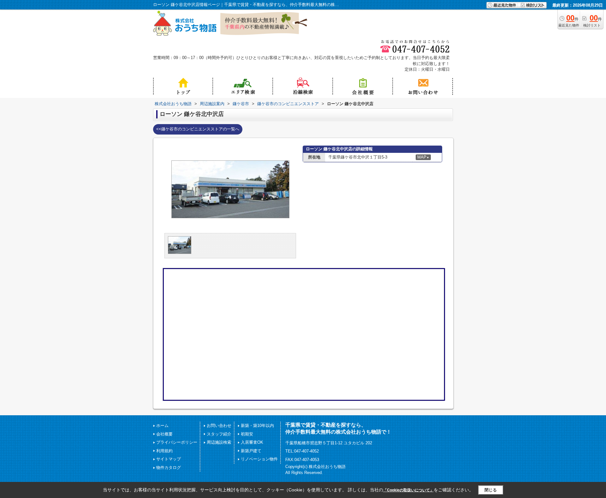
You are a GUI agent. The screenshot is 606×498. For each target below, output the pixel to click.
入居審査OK (252, 442)
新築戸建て (251, 450)
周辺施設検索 (219, 442)
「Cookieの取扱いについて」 (408, 490)
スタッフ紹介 (219, 434)
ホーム (162, 425)
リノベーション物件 (259, 459)
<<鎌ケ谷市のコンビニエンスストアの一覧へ (197, 129)
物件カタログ (168, 467)
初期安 (247, 434)
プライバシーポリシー (176, 442)
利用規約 (164, 450)
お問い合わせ (219, 425)
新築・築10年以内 (257, 425)
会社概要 (164, 434)
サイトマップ (168, 459)
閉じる (490, 490)
